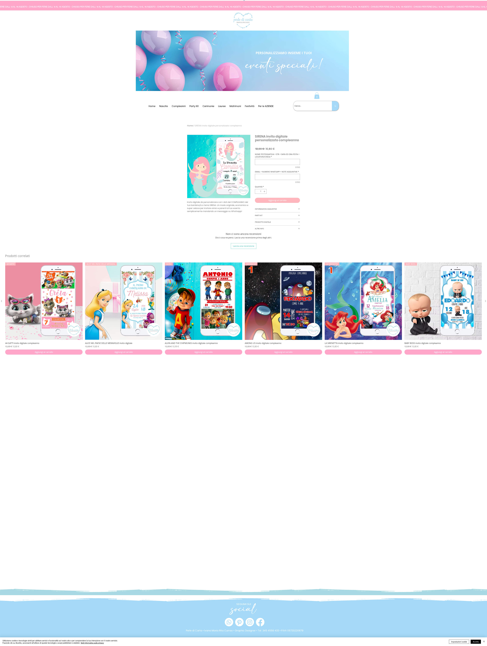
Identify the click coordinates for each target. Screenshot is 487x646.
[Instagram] (250, 622)
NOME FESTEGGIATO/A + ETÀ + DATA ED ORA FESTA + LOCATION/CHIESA (277, 155)
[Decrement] (256, 191)
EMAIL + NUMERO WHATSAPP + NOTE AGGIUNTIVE (277, 172)
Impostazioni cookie (459, 641)
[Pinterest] (239, 622)
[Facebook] (260, 622)
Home (190, 125)
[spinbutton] (260, 191)
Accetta (476, 641)
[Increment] (264, 191)
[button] (317, 95)
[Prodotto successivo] (485, 301)
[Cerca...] (335, 106)
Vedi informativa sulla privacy (92, 643)
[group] (243, 308)
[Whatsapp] (229, 622)
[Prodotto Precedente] (1, 301)
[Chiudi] (483, 641)
